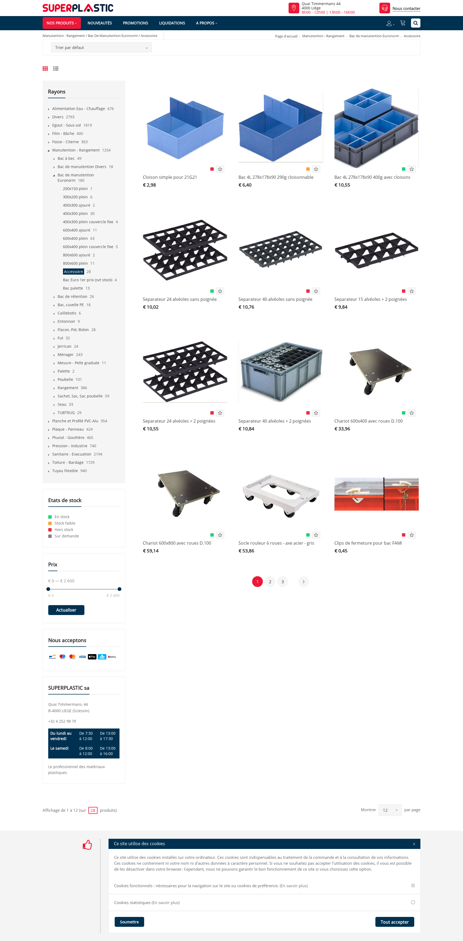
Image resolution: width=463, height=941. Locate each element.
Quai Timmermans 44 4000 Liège (321, 5)
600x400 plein (75, 238)
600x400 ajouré (76, 230)
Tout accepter (395, 922)
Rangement (68, 387)
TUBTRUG (66, 412)
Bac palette (73, 288)
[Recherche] (415, 23)
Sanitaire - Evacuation (71, 454)
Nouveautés (100, 22)
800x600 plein (75, 263)
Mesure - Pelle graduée (78, 362)
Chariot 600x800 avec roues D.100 (177, 543)
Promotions (135, 22)
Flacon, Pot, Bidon (73, 329)
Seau (62, 404)
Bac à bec (66, 158)
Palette (64, 371)
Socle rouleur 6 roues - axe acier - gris (276, 543)
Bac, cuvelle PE (71, 304)
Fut (60, 337)
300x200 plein (75, 196)
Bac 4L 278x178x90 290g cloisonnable (275, 177)
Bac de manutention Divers (82, 166)
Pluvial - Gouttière (68, 437)
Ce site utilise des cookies (139, 844)
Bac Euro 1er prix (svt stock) (87, 279)
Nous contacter (406, 8)
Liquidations (172, 22)
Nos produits (60, 22)
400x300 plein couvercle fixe (88, 221)
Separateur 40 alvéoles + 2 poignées (274, 421)
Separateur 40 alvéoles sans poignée (275, 299)
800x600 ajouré (76, 254)
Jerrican (65, 346)
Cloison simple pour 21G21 (170, 177)
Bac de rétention (72, 296)
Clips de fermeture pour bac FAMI (368, 543)
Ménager (66, 354)
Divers (58, 116)
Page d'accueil (286, 36)
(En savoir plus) (294, 885)
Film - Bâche (63, 133)
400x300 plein (75, 213)
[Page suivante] (303, 581)
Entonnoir (66, 321)
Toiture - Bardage (68, 462)
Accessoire (73, 271)
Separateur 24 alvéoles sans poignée (180, 299)
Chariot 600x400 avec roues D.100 (368, 421)
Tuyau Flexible (65, 470)
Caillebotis (67, 313)
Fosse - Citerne (65, 141)
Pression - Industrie (69, 445)
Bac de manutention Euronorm (374, 35)
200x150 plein (75, 188)
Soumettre (129, 921)
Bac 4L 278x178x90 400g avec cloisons (372, 177)
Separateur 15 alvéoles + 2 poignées (370, 299)
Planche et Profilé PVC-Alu (75, 420)
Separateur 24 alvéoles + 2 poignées (179, 421)
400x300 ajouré (76, 205)
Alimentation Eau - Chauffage (78, 108)
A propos (205, 22)
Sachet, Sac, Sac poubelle (80, 396)
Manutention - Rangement (323, 35)
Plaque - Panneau (68, 429)
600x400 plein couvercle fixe (88, 246)
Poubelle (65, 379)
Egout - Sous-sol (66, 125)
